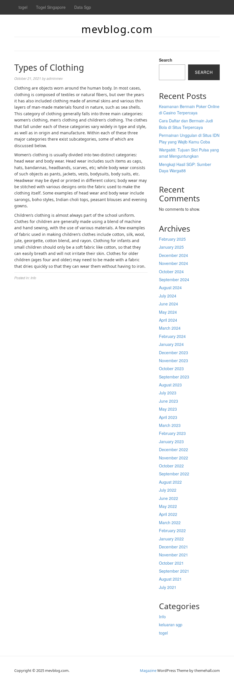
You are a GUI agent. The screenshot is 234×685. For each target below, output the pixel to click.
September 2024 (174, 279)
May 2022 (168, 506)
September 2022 (174, 474)
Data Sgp (82, 7)
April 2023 (168, 417)
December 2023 (173, 352)
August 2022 (170, 482)
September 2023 (174, 377)
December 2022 (173, 449)
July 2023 (167, 393)
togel (23, 7)
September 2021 (174, 571)
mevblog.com (117, 29)
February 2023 (172, 433)
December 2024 (173, 255)
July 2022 (167, 490)
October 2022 (171, 466)
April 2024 (168, 320)
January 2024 (171, 344)
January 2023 (171, 441)
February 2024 (172, 336)
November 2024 (173, 263)
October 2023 (171, 368)
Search (165, 60)
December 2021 (173, 547)
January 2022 (171, 539)
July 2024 (167, 296)
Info (33, 277)
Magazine (148, 670)
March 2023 (170, 425)
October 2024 (171, 271)
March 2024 (170, 328)
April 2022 (168, 514)
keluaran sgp (170, 624)
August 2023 (170, 385)
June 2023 (168, 401)
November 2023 (173, 360)
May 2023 (168, 409)
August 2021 (170, 579)
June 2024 (168, 304)
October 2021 (171, 563)
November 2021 (173, 555)
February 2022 (172, 530)
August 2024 (170, 287)
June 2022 (168, 498)
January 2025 (171, 247)
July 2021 (167, 587)
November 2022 (173, 458)
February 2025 (172, 239)
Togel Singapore (51, 7)
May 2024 (168, 312)
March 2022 (170, 522)
